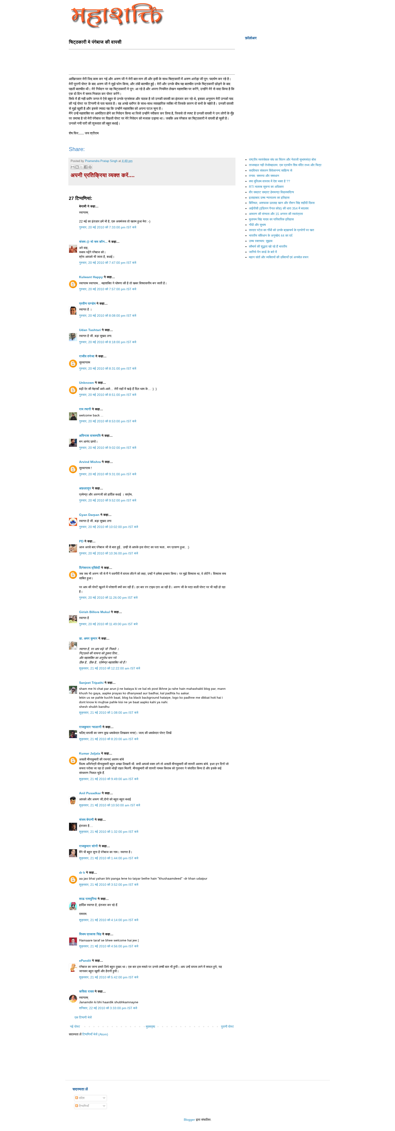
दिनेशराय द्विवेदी (89, 567)
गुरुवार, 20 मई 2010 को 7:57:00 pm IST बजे (107, 289)
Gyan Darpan (89, 515)
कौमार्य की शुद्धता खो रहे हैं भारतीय (268, 246)
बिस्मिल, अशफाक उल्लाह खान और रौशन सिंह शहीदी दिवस (282, 203)
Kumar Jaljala (89, 753)
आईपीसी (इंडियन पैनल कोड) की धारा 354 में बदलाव (279, 208)
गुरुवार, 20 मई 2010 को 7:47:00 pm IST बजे (107, 262)
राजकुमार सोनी (88, 846)
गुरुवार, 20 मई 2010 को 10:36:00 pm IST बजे (108, 553)
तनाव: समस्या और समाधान (264, 176)
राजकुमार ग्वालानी (90, 727)
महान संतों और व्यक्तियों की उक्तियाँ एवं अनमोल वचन (278, 257)
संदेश (81, 1098)
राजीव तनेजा (86, 356)
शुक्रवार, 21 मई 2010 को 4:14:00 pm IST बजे (108, 920)
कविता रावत (87, 991)
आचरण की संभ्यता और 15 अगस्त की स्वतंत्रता (276, 214)
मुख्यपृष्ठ (150, 1026)
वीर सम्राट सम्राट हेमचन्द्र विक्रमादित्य (271, 192)
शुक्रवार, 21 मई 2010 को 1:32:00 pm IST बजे (108, 831)
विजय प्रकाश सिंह (90, 934)
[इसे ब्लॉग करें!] (77, 167)
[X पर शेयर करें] (81, 167)
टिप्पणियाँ (83, 1106)
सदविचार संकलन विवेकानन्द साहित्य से (270, 170)
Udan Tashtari (90, 330)
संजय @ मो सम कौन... (93, 241)
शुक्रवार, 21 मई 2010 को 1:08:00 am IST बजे (108, 712)
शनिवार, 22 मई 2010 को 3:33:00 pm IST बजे (108, 1008)
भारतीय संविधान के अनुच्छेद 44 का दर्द (270, 235)
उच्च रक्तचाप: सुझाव (260, 241)
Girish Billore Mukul (95, 612)
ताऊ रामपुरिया (88, 899)
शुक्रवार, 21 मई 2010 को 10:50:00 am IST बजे (109, 805)
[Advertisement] (152, 61)
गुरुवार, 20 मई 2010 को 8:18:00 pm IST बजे (107, 342)
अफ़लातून (85, 488)
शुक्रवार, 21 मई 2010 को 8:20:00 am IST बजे (108, 739)
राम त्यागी (85, 409)
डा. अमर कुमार (88, 638)
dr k (82, 872)
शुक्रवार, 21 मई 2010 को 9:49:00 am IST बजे (108, 779)
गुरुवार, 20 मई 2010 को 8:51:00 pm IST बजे (107, 395)
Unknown (86, 382)
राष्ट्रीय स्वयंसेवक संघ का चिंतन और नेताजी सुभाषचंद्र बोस (282, 159)
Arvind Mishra (90, 462)
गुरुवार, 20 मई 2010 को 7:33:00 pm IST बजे (107, 227)
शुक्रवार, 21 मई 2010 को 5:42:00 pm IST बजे (108, 977)
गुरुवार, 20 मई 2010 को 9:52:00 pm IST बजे (107, 500)
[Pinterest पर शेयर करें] (90, 167)
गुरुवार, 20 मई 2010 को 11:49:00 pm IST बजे (108, 624)
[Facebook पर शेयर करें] (85, 167)
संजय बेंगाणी (86, 819)
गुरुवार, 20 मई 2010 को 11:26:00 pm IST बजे (108, 597)
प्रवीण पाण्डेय (87, 303)
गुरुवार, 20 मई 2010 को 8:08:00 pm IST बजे (107, 315)
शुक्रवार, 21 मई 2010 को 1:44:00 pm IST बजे (108, 858)
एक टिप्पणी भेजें (83, 1017)
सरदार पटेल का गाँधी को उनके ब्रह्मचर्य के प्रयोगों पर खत (281, 230)
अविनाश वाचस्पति (90, 435)
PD (81, 541)
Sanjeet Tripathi (91, 682)
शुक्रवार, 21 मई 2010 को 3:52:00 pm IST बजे (108, 884)
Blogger (189, 1119)
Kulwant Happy (91, 277)
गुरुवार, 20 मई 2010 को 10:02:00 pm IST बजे (108, 527)
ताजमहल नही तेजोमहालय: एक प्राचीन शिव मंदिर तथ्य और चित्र (285, 165)
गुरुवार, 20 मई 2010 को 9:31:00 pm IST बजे (107, 474)
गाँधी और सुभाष (257, 225)
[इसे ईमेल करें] (72, 167)
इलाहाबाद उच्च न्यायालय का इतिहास (269, 197)
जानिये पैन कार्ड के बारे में (263, 252)
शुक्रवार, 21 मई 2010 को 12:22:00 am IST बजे (109, 668)
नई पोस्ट (75, 1026)
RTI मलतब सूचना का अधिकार (266, 186)
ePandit (85, 960)
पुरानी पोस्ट (227, 1026)
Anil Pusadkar (90, 793)
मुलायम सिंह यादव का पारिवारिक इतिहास (271, 219)
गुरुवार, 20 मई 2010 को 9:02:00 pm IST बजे (107, 447)
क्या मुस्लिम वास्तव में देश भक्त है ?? (269, 181)
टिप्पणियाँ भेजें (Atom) (95, 1034)
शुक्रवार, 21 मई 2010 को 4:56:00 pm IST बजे (108, 946)
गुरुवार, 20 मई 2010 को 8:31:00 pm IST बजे (107, 368)
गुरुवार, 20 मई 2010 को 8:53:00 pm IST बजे (107, 421)
